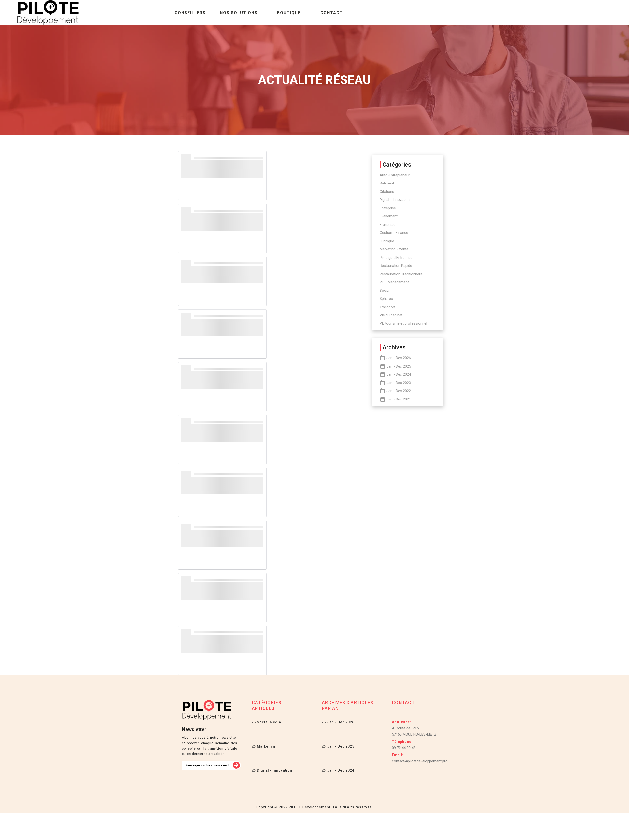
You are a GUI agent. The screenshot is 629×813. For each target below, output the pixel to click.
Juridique (387, 241)
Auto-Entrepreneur (395, 175)
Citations (387, 191)
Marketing (265, 746)
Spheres (386, 298)
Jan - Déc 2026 (340, 722)
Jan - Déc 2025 (340, 746)
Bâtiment (387, 183)
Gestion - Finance (394, 232)
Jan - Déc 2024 (340, 770)
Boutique (289, 12)
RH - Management (394, 282)
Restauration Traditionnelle (401, 274)
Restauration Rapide (396, 265)
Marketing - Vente (394, 249)
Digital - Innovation (395, 200)
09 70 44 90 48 (403, 748)
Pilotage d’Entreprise (396, 257)
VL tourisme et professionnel (403, 323)
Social (384, 290)
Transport (387, 307)
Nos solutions (238, 12)
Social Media (268, 722)
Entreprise (388, 208)
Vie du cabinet (391, 315)
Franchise (387, 224)
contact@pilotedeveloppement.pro (420, 761)
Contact (331, 12)
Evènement (389, 216)
